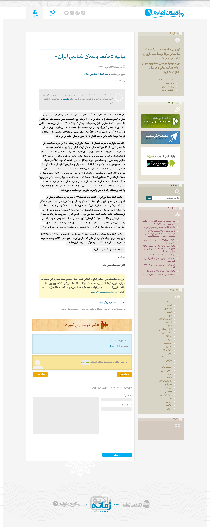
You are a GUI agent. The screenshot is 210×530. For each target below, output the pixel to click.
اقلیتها (169, 312)
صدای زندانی (166, 371)
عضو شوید (65, 99)
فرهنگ (111, 346)
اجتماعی (168, 305)
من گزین (168, 388)
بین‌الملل (169, 336)
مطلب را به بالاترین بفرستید (112, 303)
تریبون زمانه (85, 362)
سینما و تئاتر (167, 367)
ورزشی (169, 402)
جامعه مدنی (167, 343)
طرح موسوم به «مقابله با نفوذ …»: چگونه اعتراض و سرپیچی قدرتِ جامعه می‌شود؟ (158, 222)
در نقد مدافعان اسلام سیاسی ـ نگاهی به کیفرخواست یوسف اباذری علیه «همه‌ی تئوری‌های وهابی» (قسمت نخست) (160, 234)
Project (117, 504)
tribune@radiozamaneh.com (104, 292)
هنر (170, 398)
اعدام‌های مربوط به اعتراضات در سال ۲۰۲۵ (158, 275)
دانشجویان (167, 350)
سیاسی (169, 364)
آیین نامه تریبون (168, 87)
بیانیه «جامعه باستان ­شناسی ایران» (90, 57)
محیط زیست (167, 385)
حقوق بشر (168, 347)
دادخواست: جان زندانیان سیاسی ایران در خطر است (159, 260)
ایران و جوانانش (165, 329)
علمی (170, 374)
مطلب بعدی (40, 374)
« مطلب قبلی (124, 374)
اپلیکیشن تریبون (167, 90)
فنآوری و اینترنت (165, 381)
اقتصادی (168, 309)
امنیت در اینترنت (165, 319)
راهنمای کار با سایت (166, 80)
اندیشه (169, 323)
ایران (118, 346)
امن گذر (169, 316)
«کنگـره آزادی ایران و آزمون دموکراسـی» (159, 227)
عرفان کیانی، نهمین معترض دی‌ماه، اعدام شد (159, 266)
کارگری (169, 405)
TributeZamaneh (164, 13)
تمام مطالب (113, 341)
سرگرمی (169, 360)
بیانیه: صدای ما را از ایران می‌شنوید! (161, 271)
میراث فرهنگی (166, 395)
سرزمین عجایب (166, 357)
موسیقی (168, 391)
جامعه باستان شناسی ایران (97, 74)
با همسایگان (167, 333)
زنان (170, 354)
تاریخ (170, 340)
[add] (34, 13)
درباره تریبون (169, 83)
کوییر (169, 409)
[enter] (52, 13)
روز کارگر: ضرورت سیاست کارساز (162, 255)
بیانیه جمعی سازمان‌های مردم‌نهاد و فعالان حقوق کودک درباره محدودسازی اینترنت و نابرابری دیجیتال (159, 249)
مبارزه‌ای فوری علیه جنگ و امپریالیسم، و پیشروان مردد (159, 241)
